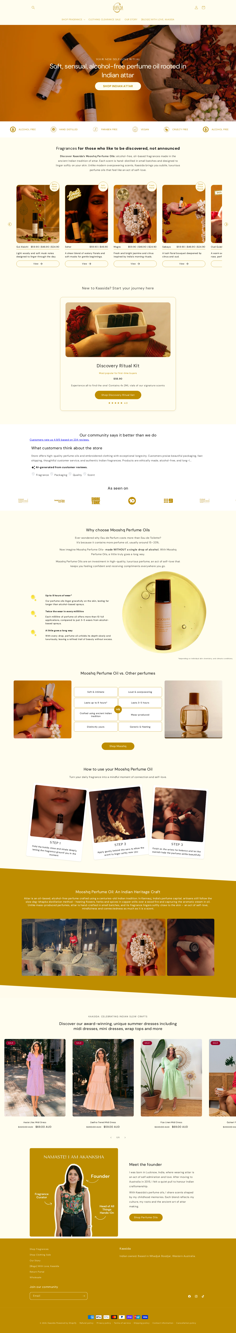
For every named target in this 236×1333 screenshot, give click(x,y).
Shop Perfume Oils (146, 1217)
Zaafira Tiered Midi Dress (103, 1122)
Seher (68, 246)
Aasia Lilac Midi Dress (34, 1122)
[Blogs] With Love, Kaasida (44, 1266)
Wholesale (35, 1277)
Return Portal (37, 1271)
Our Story (35, 1260)
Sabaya (166, 246)
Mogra (117, 246)
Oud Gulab (217, 246)
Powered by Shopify (66, 1323)
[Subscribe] (83, 1296)
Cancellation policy (186, 1323)
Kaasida (52, 1323)
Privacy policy (104, 1323)
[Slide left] (110, 1137)
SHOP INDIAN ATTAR (118, 86)
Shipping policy (142, 1323)
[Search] (33, 7)
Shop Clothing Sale (40, 1254)
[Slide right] (125, 1137)
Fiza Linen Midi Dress (171, 1122)
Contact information (163, 1323)
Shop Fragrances (39, 1249)
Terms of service (122, 1323)
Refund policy (87, 1323)
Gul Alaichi (22, 246)
